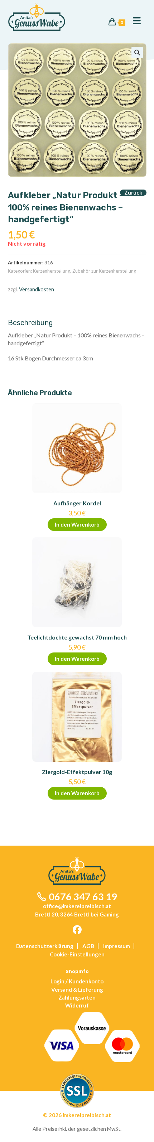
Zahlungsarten (77, 997)
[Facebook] (77, 930)
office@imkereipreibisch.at (77, 906)
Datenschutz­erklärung (44, 946)
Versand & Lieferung (77, 989)
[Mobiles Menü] (134, 21)
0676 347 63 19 (83, 896)
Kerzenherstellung (51, 271)
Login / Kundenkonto (77, 981)
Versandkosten (36, 289)
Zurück (133, 193)
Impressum (116, 946)
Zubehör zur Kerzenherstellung (104, 271)
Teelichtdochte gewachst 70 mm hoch (77, 637)
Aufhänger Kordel (77, 503)
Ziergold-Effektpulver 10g (77, 771)
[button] (137, 52)
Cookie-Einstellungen (77, 954)
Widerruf (77, 1005)
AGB (88, 946)
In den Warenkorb (77, 524)
